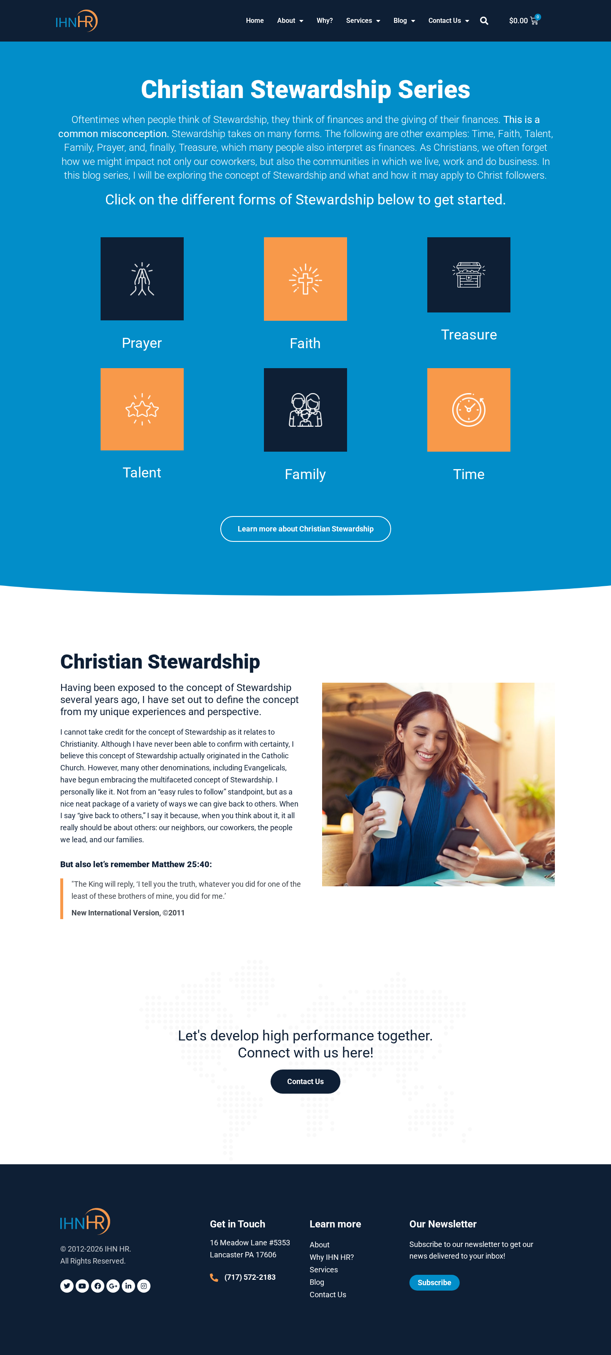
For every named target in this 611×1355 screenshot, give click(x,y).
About (286, 21)
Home (255, 21)
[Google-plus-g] (113, 1286)
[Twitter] (67, 1286)
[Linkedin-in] (128, 1286)
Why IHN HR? (332, 1257)
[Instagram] (143, 1286)
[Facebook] (97, 1286)
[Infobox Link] (142, 303)
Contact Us (445, 21)
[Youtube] (82, 1286)
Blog (400, 21)
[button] (484, 20)
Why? (325, 21)
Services (359, 21)
